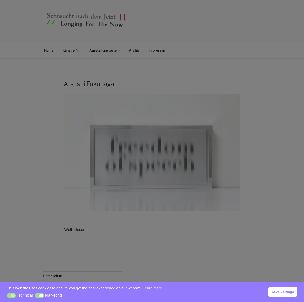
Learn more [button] (152, 288)
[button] (11, 295)
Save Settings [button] (283, 292)
